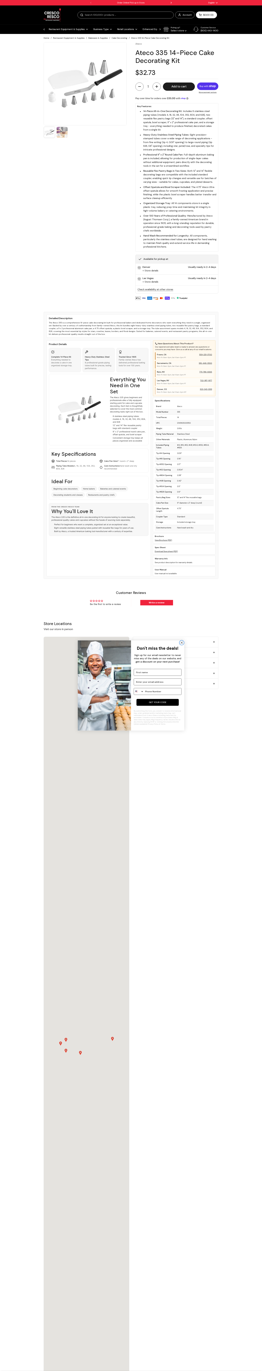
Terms (163, 724)
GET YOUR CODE (157, 702)
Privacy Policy (153, 724)
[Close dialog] (181, 642)
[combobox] (139, 691)
